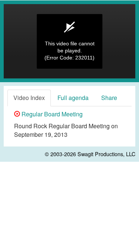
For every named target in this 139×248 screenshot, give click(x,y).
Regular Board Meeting (51, 114)
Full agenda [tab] (73, 97)
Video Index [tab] (29, 97)
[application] (69, 41)
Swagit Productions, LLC (106, 154)
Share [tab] (109, 97)
